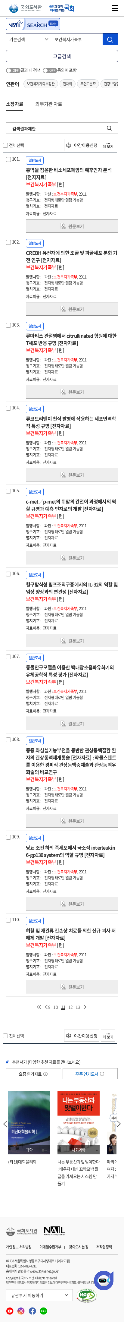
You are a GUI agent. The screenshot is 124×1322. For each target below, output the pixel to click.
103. (16, 324)
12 (70, 1007)
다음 (85, 1007)
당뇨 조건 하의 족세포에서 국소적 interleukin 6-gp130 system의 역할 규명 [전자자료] (70, 855)
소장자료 (14, 103)
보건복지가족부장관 (41, 84)
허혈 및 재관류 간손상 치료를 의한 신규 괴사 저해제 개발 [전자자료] (71, 937)
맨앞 (39, 1007)
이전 (46, 1007)
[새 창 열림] (86, 1296)
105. (16, 490)
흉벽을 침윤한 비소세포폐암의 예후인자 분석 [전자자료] (69, 177)
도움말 (45, 1074)
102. (16, 241)
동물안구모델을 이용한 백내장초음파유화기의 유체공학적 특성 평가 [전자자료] (70, 674)
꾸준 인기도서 (87, 1074)
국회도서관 (25, 8)
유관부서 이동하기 (27, 1295)
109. (16, 836)
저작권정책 (104, 1247)
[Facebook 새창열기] (33, 1309)
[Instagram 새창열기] (21, 1309)
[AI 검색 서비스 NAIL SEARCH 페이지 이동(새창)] (33, 24)
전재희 (67, 84)
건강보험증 (111, 84)
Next (119, 1124)
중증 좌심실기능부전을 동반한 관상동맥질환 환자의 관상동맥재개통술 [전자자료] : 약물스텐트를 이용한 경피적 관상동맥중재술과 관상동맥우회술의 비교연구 (71, 764)
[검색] (110, 39)
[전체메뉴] (115, 8)
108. (16, 739)
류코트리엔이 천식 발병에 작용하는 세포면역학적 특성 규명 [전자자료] (71, 426)
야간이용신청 (85, 145)
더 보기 (108, 146)
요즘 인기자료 (30, 1074)
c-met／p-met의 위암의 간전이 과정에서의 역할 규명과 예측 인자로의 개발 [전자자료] (71, 508)
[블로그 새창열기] (43, 1309)
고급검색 (62, 56)
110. (16, 919)
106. (16, 573)
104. (16, 407)
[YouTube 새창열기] (10, 1309)
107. (16, 656)
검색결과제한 (24, 128)
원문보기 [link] (76, 226)
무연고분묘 (88, 84)
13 (78, 1007)
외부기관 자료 (48, 103)
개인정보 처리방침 (19, 1247)
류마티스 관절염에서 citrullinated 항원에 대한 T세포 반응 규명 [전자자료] (71, 343)
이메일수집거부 (50, 1247)
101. (16, 158)
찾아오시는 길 (78, 1247)
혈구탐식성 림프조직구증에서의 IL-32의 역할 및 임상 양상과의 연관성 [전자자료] (72, 591)
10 (55, 1007)
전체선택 (16, 145)
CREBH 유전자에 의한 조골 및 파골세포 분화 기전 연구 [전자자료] (71, 260)
